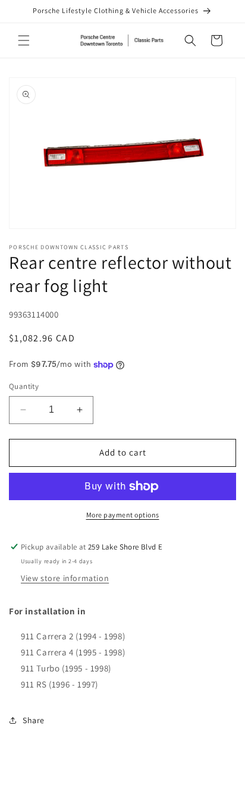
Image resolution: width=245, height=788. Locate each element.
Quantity (24, 386)
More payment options (122, 514)
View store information (65, 578)
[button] (24, 40)
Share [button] (34, 720)
